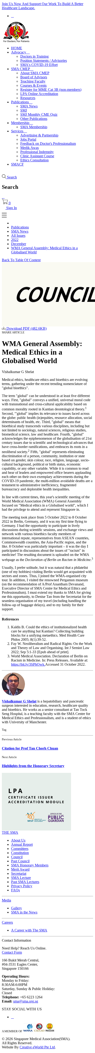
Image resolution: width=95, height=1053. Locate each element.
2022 (14, 240)
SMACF (17, 164)
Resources (27, 98)
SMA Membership (33, 127)
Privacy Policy (21, 886)
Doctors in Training (34, 56)
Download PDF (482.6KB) (26, 328)
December (18, 244)
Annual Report (22, 844)
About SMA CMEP (34, 73)
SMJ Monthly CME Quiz (38, 114)
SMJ (23, 110)
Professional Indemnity (37, 152)
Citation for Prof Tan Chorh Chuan (30, 748)
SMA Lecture (21, 878)
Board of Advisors (33, 77)
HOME (16, 48)
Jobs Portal (28, 139)
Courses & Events (33, 85)
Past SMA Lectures (25, 882)
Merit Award (20, 869)
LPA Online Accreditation (39, 94)
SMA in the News (24, 912)
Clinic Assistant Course (37, 156)
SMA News (29, 106)
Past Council (20, 861)
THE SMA (10, 832)
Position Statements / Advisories (43, 60)
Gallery (16, 908)
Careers (7, 922)
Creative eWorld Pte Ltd (37, 1047)
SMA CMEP (22, 69)
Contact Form (12, 952)
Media (6, 900)
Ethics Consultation (34, 160)
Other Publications (33, 119)
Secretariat (18, 873)
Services (19, 131)
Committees (19, 849)
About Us (18, 840)
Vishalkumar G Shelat (19, 701)
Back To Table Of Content (21, 260)
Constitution (20, 853)
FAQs (15, 890)
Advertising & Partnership (39, 135)
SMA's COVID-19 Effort (39, 65)
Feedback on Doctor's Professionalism (48, 143)
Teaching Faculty (32, 81)
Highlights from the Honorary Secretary (33, 766)
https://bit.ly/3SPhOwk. (28, 664)
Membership (22, 123)
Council (17, 857)
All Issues (18, 235)
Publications (22, 102)
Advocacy (20, 52)
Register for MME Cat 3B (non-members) (50, 90)
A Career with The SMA (29, 930)
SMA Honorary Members (29, 865)
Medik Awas (29, 148)
